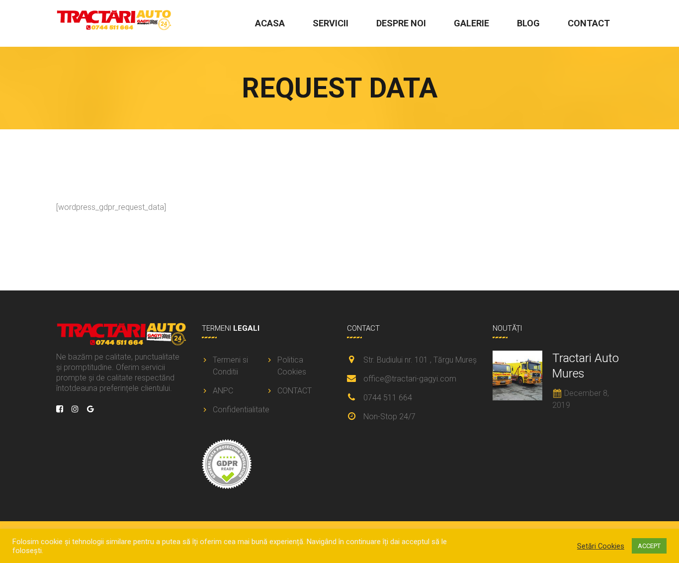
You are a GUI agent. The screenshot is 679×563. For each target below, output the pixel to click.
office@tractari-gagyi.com (409, 378)
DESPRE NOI (401, 23)
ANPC (223, 390)
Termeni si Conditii (230, 365)
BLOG (528, 23)
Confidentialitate (238, 409)
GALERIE (471, 23)
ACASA (270, 23)
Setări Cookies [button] (600, 546)
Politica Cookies (291, 365)
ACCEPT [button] (649, 546)
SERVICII (330, 23)
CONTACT (589, 23)
